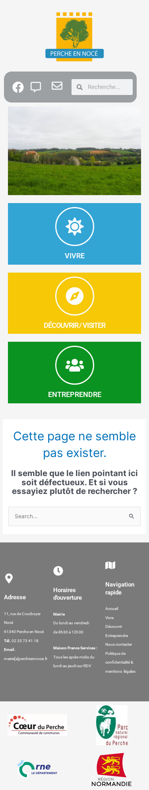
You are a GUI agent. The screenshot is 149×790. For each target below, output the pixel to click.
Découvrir (113, 626)
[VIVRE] (74, 226)
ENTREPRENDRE (74, 394)
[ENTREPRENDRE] (74, 365)
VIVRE (75, 256)
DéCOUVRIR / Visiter (74, 325)
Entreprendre (116, 635)
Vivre (109, 618)
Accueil (111, 608)
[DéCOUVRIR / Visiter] (74, 296)
